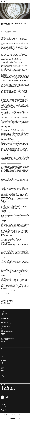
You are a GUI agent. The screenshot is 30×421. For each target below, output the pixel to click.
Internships (2, 359)
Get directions (3, 328)
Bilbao (1, 381)
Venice (1, 382)
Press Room (2, 363)
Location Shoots (3, 367)
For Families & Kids (3, 374)
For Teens (2, 375)
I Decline (17, 418)
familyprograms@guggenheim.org (6, 240)
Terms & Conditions (3, 409)
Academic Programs (3, 360)
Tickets (26, 1)
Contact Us (2, 368)
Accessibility (2, 371)
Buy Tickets (3, 334)
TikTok (1, 352)
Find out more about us (4, 339)
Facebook (2, 349)
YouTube (2, 354)
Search (27, 1)
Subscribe (3, 345)
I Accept (13, 418)
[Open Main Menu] (28, 1)
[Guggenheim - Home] (4, 1)
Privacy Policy (2, 410)
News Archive (2, 376)
